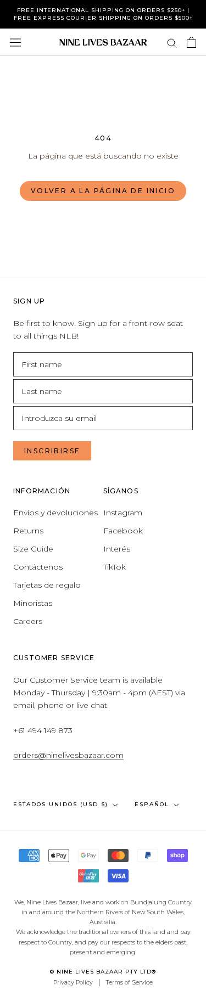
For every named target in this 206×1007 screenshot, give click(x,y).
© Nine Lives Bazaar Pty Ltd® (103, 971)
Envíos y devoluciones (55, 512)
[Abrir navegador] (15, 42)
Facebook (123, 531)
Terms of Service (129, 982)
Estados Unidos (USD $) (60, 804)
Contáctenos (38, 567)
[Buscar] (172, 42)
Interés (116, 549)
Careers (27, 621)
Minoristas (32, 603)
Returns (28, 531)
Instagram (122, 512)
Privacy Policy (73, 982)
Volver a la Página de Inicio (103, 191)
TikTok (114, 567)
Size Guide (33, 549)
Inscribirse (52, 451)
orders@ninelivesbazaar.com (68, 755)
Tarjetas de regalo (47, 585)
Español (152, 804)
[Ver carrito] (191, 42)
